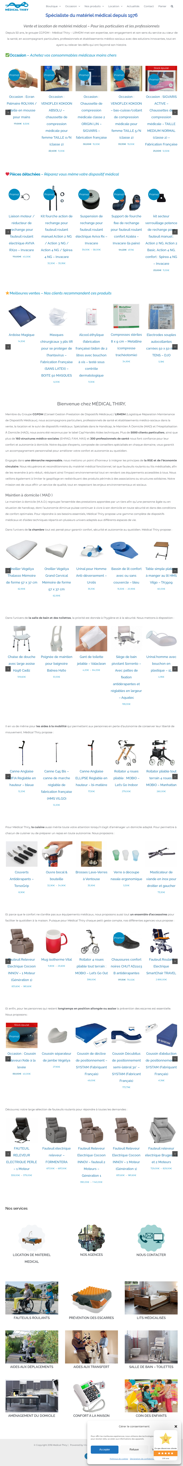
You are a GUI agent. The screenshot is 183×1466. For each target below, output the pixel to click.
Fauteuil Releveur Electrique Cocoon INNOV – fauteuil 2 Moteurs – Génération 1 (91, 1162)
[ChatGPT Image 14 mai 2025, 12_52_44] (151, 1226)
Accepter (104, 1449)
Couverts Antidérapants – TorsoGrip (22, 879)
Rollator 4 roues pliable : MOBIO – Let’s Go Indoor (126, 778)
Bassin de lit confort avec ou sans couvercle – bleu (126, 575)
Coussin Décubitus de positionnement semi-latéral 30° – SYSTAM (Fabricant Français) (126, 1067)
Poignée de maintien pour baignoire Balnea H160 (56, 663)
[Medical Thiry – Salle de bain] (151, 1331)
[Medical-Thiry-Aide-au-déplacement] (31, 1331)
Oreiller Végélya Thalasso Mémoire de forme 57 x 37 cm (21, 575)
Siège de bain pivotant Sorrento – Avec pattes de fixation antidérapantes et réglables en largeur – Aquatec (126, 677)
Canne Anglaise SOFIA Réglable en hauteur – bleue (22, 778)
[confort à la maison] (91, 1380)
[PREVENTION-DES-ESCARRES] (91, 1282)
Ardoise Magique (21, 335)
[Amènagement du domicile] (31, 1380)
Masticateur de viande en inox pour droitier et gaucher (161, 879)
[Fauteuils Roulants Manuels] (31, 1282)
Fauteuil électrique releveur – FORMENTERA (56, 1155)
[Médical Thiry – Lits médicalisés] (151, 1282)
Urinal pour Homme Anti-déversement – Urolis (91, 575)
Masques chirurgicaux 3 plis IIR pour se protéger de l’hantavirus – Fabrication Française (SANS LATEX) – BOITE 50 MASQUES (56, 355)
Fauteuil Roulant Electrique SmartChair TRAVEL (161, 966)
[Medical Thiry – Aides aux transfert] (91, 1331)
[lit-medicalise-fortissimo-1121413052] (31, 1226)
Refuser (134, 1449)
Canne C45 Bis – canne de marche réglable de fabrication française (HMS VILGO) (56, 784)
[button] (176, 1426)
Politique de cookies (119, 1459)
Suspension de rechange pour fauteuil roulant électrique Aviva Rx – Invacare (91, 229)
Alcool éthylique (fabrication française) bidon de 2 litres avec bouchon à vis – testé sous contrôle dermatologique (91, 355)
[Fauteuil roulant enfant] (151, 1380)
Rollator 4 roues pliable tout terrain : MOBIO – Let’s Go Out (91, 966)
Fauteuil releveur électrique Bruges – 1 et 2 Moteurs (161, 1155)
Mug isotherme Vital (56, 959)
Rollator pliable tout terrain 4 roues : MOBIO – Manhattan (161, 778)
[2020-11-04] (91, 1226)
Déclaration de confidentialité (143, 1459)
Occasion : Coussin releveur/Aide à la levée (22, 1060)
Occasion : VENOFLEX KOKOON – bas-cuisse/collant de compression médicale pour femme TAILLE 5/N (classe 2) (126, 117)
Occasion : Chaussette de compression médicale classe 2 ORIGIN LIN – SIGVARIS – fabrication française (91, 117)
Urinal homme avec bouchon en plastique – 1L (161, 663)
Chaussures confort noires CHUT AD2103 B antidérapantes (126, 966)
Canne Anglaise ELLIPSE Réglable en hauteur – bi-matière (91, 778)
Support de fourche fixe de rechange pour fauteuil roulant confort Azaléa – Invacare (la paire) (126, 229)
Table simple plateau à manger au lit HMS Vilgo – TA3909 (161, 575)
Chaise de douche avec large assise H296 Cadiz (21, 663)
